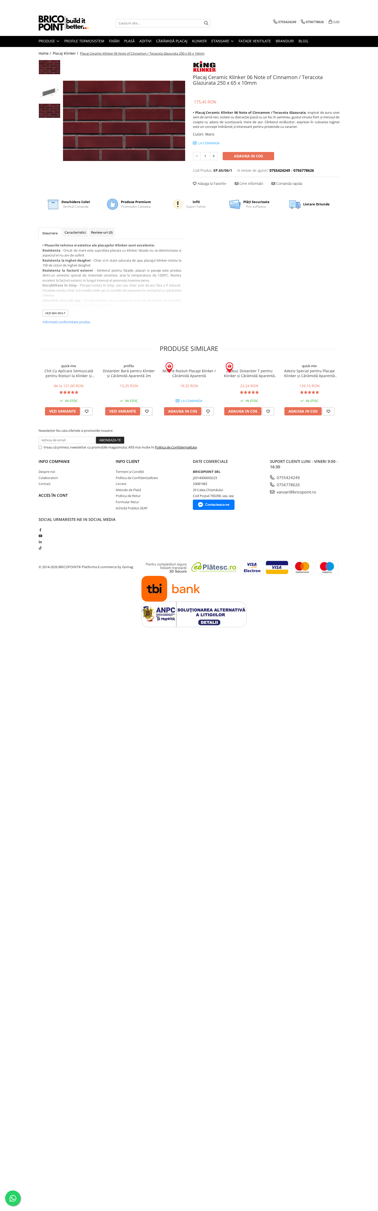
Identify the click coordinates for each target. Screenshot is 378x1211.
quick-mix (68, 366)
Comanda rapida (288, 183)
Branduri (285, 41)
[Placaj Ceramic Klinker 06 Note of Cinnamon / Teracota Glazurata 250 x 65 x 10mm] (124, 121)
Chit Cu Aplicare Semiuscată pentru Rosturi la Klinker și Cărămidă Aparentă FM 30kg (68, 373)
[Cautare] (206, 23)
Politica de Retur (128, 495)
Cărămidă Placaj (171, 41)
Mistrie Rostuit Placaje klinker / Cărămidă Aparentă (189, 373)
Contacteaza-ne (217, 505)
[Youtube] (40, 535)
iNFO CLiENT (127, 461)
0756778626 (288, 484)
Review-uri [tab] (102, 232)
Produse (47, 41)
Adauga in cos (248, 156)
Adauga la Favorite (211, 183)
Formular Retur (127, 502)
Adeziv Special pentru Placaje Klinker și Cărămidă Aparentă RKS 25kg (309, 373)
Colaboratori (48, 477)
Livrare (121, 483)
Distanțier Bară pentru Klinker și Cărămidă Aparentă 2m (129, 373)
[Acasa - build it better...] (64, 23)
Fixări (114, 41)
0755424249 (288, 477)
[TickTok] (40, 548)
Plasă (129, 41)
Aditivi (145, 41)
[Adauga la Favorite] (87, 411)
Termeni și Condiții (130, 471)
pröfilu (129, 366)
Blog (303, 41)
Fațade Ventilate (255, 41)
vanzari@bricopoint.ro (296, 491)
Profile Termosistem (84, 41)
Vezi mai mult (55, 313)
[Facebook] (40, 530)
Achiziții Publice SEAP (132, 508)
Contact (45, 483)
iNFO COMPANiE (54, 461)
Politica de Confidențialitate (176, 447)
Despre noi (47, 471)
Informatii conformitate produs (66, 322)
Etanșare (220, 41)
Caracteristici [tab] (75, 232)
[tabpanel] (124, 121)
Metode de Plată (128, 490)
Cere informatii (250, 183)
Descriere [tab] (50, 233)
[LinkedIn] (40, 542)
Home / (45, 53)
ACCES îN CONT (53, 495)
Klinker (199, 41)
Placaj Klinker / (66, 53)
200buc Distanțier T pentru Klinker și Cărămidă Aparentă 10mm (249, 373)
